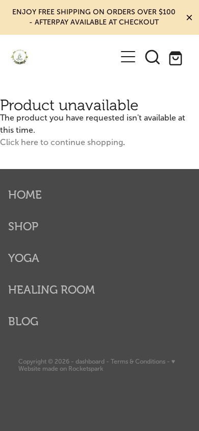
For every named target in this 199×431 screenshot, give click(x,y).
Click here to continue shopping (61, 142)
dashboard (90, 361)
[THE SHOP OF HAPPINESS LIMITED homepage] (63, 56)
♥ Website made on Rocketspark (96, 365)
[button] (152, 56)
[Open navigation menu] (128, 56)
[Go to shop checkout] (177, 56)
